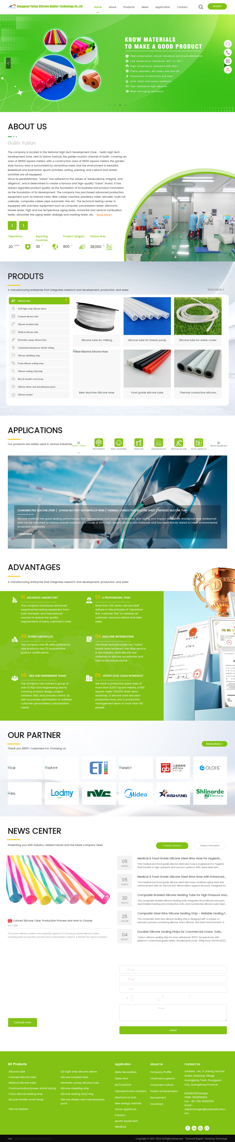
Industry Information (209, 845)
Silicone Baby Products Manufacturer (32, 1138)
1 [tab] (110, 105)
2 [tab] (115, 105)
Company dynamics (172, 845)
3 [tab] (120, 105)
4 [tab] (125, 105)
